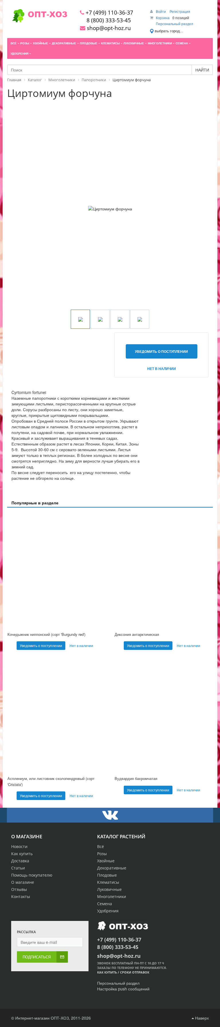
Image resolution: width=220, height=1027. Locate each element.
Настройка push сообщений (123, 989)
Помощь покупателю (31, 875)
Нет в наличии (161, 368)
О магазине (22, 882)
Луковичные (109, 889)
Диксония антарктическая (137, 634)
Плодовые (107, 875)
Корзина (163, 17)
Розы (102, 853)
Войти (161, 11)
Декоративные (111, 868)
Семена (104, 903)
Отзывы (19, 889)
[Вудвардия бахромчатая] (164, 714)
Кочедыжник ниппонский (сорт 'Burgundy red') (46, 634)
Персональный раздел (174, 23)
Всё (100, 846)
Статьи (18, 868)
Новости (19, 846)
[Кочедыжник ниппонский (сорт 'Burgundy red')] (56, 570)
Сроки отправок (134, 972)
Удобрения (108, 910)
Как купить (22, 853)
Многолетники (111, 896)
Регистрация (180, 11)
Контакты (20, 896)
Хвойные (106, 860)
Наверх (201, 1018)
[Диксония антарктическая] (164, 570)
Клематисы (108, 882)
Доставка (20, 860)
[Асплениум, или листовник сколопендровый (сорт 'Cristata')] (56, 714)
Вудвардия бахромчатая (136, 778)
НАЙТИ (202, 70)
